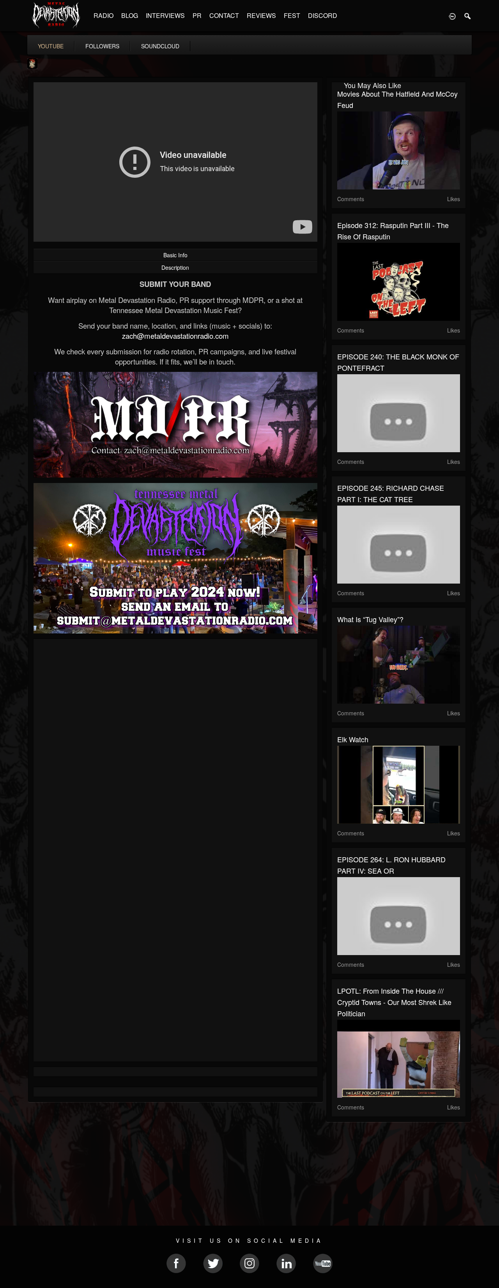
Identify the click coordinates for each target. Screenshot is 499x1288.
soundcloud (160, 46)
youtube (51, 46)
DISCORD (322, 15)
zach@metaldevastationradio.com (175, 336)
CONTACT (224, 15)
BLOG (129, 15)
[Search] (468, 15)
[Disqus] (175, 748)
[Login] (452, 15)
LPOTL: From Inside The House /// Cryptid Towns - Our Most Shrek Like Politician (394, 1001)
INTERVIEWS (165, 15)
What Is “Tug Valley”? (370, 619)
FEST (292, 15)
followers (102, 46)
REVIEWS (261, 15)
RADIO (103, 15)
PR (197, 15)
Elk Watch (352, 739)
